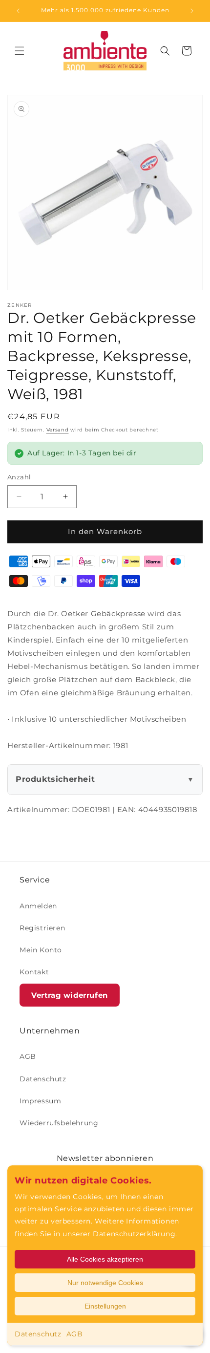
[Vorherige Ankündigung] (18, 10)
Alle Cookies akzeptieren (105, 1259)
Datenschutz (38, 1334)
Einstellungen (105, 1306)
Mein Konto (41, 949)
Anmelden (38, 906)
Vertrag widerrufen (69, 995)
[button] (19, 51)
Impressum (40, 1100)
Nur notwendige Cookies (105, 1283)
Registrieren (42, 927)
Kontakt (34, 971)
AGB (74, 1334)
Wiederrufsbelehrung (59, 1122)
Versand (57, 430)
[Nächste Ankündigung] (192, 10)
